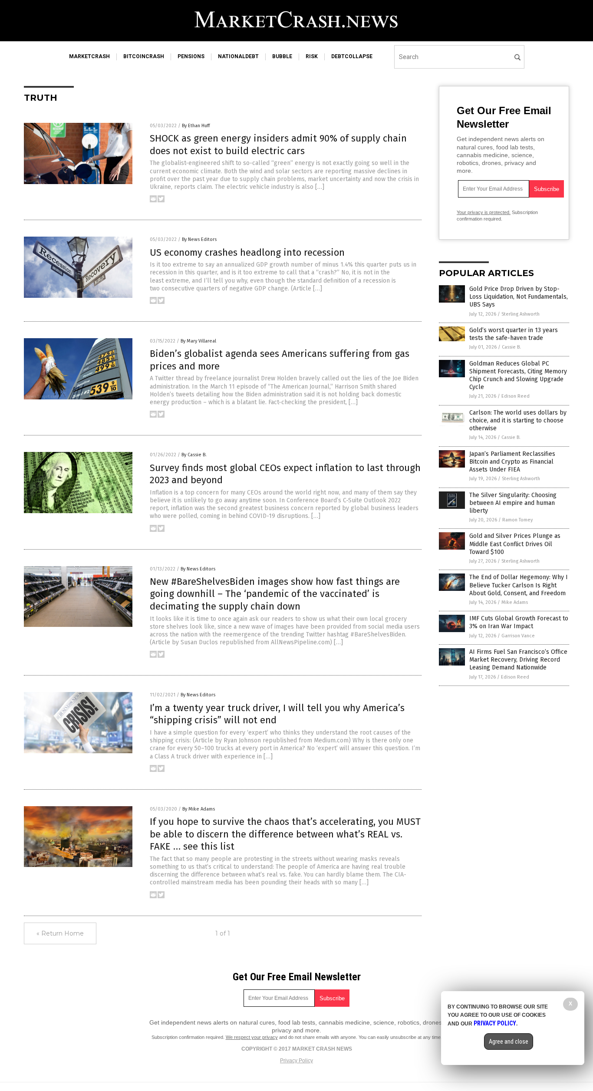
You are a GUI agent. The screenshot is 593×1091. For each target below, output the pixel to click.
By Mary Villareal (198, 341)
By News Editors (199, 239)
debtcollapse (351, 56)
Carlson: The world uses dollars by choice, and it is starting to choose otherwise (518, 420)
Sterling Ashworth (520, 314)
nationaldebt (238, 56)
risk (312, 56)
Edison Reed (515, 396)
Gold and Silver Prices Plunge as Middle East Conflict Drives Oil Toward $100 (514, 543)
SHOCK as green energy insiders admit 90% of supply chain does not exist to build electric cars (278, 144)
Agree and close (508, 1041)
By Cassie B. (194, 455)
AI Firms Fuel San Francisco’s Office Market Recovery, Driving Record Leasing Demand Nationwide (518, 659)
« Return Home (60, 933)
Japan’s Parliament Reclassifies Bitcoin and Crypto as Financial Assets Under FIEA (512, 461)
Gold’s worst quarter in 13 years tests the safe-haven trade (513, 334)
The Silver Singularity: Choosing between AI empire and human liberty (513, 502)
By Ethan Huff (196, 126)
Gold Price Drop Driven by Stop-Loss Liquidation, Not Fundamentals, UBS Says (518, 296)
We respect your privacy (252, 1037)
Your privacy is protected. (484, 212)
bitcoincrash (143, 56)
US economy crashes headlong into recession (247, 252)
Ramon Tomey (517, 520)
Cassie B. (511, 347)
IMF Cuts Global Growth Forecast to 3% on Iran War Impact (518, 622)
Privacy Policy (296, 1061)
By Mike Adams (198, 809)
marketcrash (89, 56)
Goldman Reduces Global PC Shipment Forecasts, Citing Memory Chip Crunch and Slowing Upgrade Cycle (518, 375)
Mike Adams (514, 602)
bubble (282, 56)
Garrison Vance (518, 636)
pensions (191, 56)
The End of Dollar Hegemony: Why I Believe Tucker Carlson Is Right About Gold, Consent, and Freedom (518, 585)
